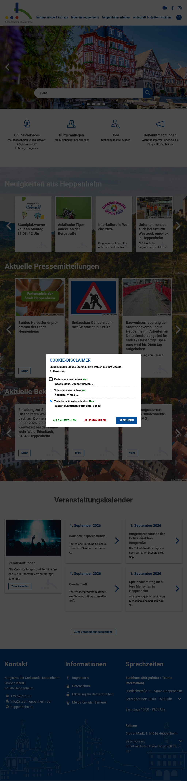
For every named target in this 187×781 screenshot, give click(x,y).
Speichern (126, 420)
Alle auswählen (64, 420)
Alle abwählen (95, 420)
